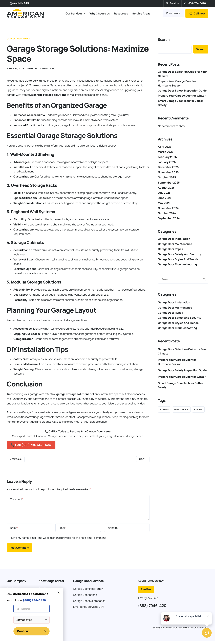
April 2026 (164, 147)
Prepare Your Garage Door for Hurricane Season (177, 362)
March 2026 (165, 152)
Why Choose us (100, 13)
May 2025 (164, 203)
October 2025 (167, 177)
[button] (58, 592)
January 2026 (167, 162)
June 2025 (164, 198)
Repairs (198, 409)
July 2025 (164, 192)
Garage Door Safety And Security (179, 254)
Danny (29, 68)
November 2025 (168, 172)
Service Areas (141, 13)
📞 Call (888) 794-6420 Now (31, 445)
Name (14, 528)
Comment (17, 499)
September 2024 (169, 218)
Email (63, 528)
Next (141, 459)
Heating (164, 409)
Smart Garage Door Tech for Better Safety (180, 385)
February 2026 (167, 157)
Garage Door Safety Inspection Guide (182, 90)
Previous (17, 459)
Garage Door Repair (18, 38)
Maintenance (181, 409)
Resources (121, 13)
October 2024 (167, 213)
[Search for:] (183, 279)
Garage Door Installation (174, 239)
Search (164, 39)
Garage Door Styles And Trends (178, 259)
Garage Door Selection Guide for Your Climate (182, 351)
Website (113, 528)
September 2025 (169, 182)
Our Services (74, 13)
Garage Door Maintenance (175, 244)
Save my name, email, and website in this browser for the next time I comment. (58, 538)
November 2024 (168, 208)
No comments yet (45, 68)
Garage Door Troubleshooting (177, 264)
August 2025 (166, 187)
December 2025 (168, 167)
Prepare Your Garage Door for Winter (182, 95)
